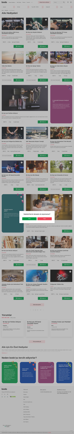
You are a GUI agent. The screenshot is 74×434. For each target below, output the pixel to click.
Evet (29, 218)
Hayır (44, 218)
